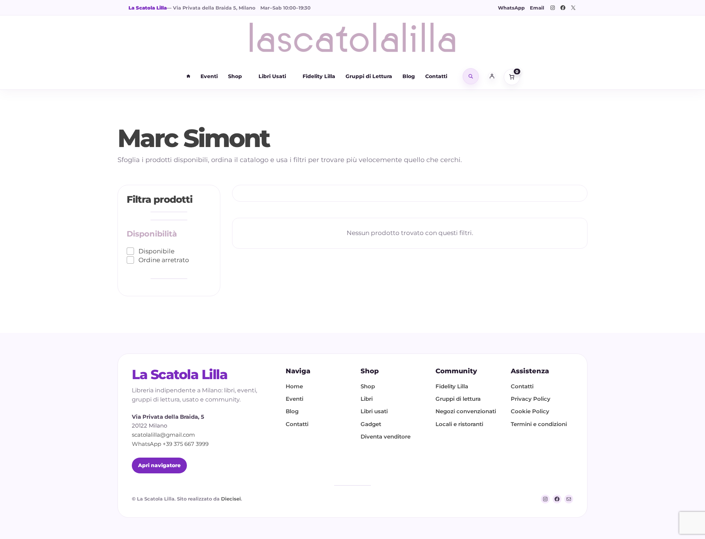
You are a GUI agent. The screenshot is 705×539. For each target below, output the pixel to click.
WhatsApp (511, 8)
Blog (408, 76)
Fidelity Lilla (319, 76)
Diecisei (231, 499)
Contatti (436, 76)
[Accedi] (492, 76)
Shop (235, 76)
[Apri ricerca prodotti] (471, 76)
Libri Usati (272, 76)
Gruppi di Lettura (369, 76)
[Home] (188, 76)
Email (537, 8)
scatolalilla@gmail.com (163, 434)
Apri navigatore (159, 465)
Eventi (209, 76)
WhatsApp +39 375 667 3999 (170, 443)
